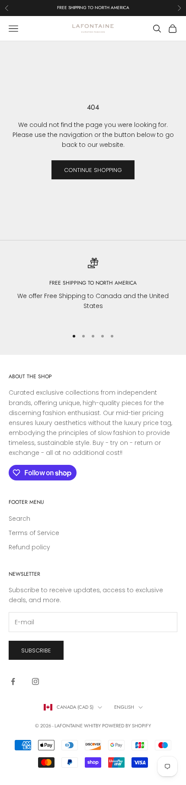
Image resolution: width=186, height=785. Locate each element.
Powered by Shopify (126, 725)
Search (19, 518)
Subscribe (36, 650)
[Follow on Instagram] (35, 681)
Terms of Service (34, 533)
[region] (93, 289)
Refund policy (29, 547)
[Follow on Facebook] (13, 681)
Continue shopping (93, 170)
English (124, 707)
